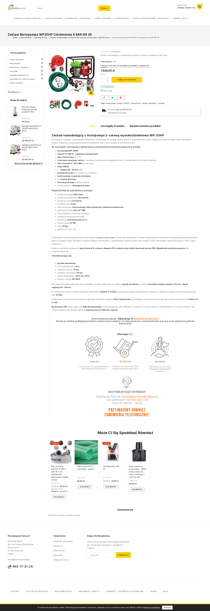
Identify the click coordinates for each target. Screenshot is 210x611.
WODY (127, 103)
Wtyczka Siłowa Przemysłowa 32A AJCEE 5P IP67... (29, 109)
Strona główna (18, 53)
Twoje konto (59, 536)
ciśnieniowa (136, 103)
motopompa (111, 103)
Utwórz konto (59, 551)
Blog (184, 18)
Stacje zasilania (16, 83)
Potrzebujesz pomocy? (19, 536)
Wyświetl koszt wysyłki (117, 113)
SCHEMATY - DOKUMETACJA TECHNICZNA (124, 591)
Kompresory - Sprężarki (19, 67)
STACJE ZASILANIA (54, 18)
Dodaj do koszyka (127, 80)
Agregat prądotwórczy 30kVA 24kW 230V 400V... (31, 128)
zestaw (145, 103)
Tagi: (103, 103)
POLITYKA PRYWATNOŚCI (37, 591)
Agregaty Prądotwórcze (19, 75)
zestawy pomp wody (105, 237)
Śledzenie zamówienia (63, 541)
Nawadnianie (15, 63)
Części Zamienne (17, 60)
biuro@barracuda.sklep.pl (19, 560)
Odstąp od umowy (61, 560)
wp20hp (152, 103)
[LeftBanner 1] (14, 92)
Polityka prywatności (151, 607)
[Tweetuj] (112, 98)
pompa (120, 103)
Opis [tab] (92, 126)
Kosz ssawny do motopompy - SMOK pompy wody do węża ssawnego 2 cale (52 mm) (137, 471)
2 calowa (161, 103)
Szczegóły (59, 497)
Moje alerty (58, 555)
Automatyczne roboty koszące (22, 79)
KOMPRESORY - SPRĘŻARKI (77, 18)
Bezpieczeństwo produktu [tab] (145, 126)
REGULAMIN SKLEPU (63, 591)
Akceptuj (167, 608)
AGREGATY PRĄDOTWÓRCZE (27, 18)
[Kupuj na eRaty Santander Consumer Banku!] (106, 91)
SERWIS (176, 18)
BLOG (165, 591)
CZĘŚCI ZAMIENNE (103, 18)
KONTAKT (15, 591)
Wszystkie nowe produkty (29, 163)
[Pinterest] (120, 98)
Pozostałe (14, 71)
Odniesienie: (106, 62)
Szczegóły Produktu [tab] (113, 126)
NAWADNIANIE (122, 18)
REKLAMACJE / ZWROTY (89, 591)
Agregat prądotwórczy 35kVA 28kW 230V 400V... (31, 147)
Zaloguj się (58, 546)
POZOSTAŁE (163, 18)
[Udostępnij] (104, 98)
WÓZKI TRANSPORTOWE (144, 18)
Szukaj (104, 8)
